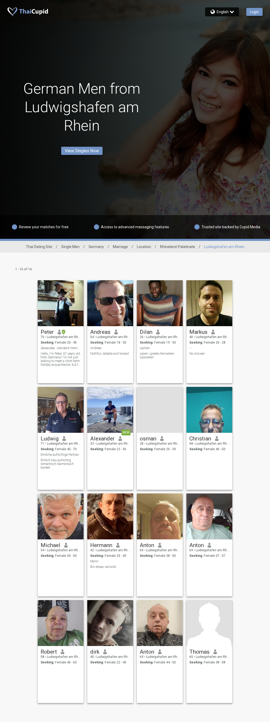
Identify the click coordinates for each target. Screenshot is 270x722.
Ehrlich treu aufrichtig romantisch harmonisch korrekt (57, 463)
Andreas (100, 332)
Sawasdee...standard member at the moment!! (61, 348)
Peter (47, 332)
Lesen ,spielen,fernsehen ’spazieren (157, 355)
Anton (147, 545)
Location (144, 247)
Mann (94, 561)
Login (254, 12)
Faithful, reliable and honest (109, 353)
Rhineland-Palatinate (177, 247)
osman (148, 438)
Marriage (120, 247)
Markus (198, 332)
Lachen (145, 348)
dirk (94, 652)
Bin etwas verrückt (103, 567)
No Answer (197, 353)
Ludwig (50, 438)
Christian (200, 438)
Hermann (101, 545)
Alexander (102, 438)
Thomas (199, 652)
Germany (96, 247)
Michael (50, 545)
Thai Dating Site (39, 247)
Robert (49, 652)
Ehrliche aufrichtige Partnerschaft (61, 455)
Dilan (146, 332)
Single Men (70, 247)
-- (190, 348)
